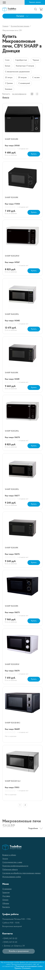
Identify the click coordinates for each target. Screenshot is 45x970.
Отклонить (26, 968)
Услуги (5, 859)
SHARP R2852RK (11, 139)
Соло (7, 60)
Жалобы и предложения (19, 951)
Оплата (5, 900)
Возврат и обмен (9, 855)
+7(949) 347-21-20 (9, 942)
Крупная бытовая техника (20, 26)
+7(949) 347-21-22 (9, 939)
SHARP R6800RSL (12, 314)
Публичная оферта (10, 870)
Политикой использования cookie (29, 966)
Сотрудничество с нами (12, 862)
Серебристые (21, 60)
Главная (5, 26)
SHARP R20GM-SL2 (12, 781)
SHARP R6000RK (11, 606)
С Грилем (9, 83)
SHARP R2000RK (11, 198)
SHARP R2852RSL (12, 431)
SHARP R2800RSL (12, 489)
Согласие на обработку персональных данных (21, 873)
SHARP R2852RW (12, 256)
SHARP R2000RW (12, 664)
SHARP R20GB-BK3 (12, 723)
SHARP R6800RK (11, 373)
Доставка (6, 896)
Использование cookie (11, 877)
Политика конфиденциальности (15, 866)
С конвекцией (24, 83)
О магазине (7, 889)
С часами (36, 78)
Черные (36, 60)
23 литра (8, 78)
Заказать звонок (35, 2)
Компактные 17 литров (25, 66)
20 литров (22, 78)
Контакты (6, 907)
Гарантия (5, 893)
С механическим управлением (17, 72)
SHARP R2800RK (11, 548)
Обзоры (5, 903)
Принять (18, 968)
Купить (34, 154)
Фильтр (5, 98)
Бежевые (8, 89)
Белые (7, 66)
